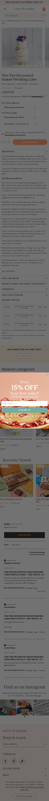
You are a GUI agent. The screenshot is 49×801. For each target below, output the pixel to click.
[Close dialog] (47, 374)
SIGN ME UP (24, 410)
